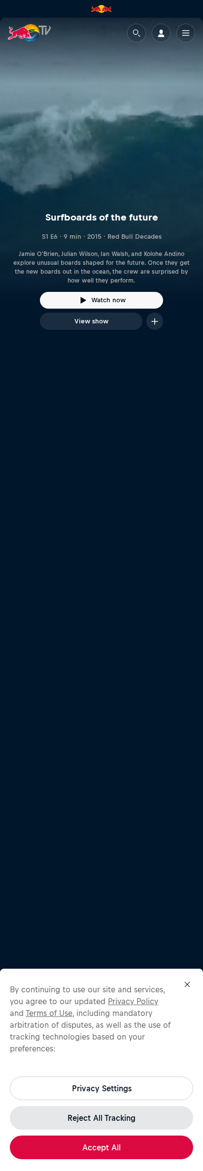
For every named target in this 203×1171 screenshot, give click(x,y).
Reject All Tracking (101, 1117)
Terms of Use (49, 1013)
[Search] (136, 33)
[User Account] (161, 33)
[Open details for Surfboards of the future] (101, 183)
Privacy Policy (133, 1001)
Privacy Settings (102, 1088)
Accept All (101, 1147)
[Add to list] (154, 321)
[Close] (187, 984)
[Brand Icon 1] (101, 9)
